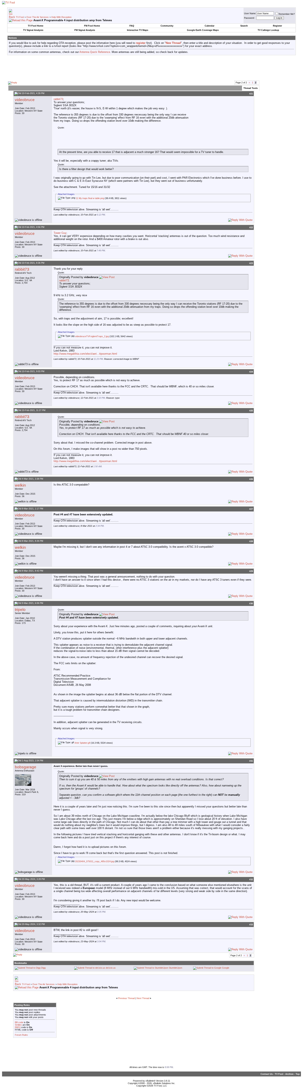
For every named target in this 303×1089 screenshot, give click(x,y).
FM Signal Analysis (84, 30)
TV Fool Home (35, 25)
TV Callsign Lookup (268, 30)
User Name (250, 13)
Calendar (209, 25)
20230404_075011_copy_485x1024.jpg (94, 861)
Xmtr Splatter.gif (82, 743)
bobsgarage (25, 767)
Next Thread (143, 998)
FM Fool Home (92, 25)
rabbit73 (58, 99)
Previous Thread (126, 998)
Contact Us (267, 1074)
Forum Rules (21, 1035)
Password (249, 18)
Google (225, 968)
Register (277, 25)
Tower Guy (60, 232)
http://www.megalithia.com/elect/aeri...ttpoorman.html (85, 353)
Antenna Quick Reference (94, 52)
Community (167, 25)
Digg (43, 968)
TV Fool (20, 17)
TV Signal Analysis (33, 30)
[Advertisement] (151, 67)
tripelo (20, 609)
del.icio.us (111, 968)
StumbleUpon (175, 968)
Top (298, 1074)
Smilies (18, 1025)
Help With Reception (61, 17)
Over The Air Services (37, 17)
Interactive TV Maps (137, 30)
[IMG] (17, 1027)
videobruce (25, 100)
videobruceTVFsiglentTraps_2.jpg (92, 336)
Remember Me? (287, 14)
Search (244, 25)
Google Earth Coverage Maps (203, 30)
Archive (289, 1074)
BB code (19, 1022)
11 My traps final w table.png (90, 198)
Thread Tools (250, 88)
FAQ (131, 25)
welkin (20, 485)
